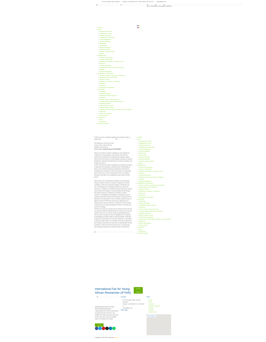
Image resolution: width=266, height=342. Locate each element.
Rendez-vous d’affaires (106, 113)
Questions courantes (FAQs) (107, 51)
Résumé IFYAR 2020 (105, 49)
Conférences (103, 91)
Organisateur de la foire (106, 33)
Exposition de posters (105, 103)
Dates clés (102, 63)
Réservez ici (103, 83)
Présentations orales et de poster (108, 95)
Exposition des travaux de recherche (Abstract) (112, 67)
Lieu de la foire (103, 45)
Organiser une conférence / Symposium (110, 81)
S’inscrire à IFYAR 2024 (106, 59)
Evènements (103, 121)
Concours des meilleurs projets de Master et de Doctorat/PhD (115, 109)
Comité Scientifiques (105, 41)
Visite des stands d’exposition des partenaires (111, 101)
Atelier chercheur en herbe (106, 105)
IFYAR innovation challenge (107, 107)
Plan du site (103, 85)
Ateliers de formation (105, 93)
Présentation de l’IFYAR (106, 31)
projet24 (117, 337)
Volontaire (102, 69)
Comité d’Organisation (105, 39)
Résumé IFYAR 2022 (105, 47)
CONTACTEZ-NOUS (103, 123)
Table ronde (102, 111)
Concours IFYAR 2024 (105, 65)
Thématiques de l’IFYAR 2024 (107, 37)
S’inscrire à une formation (106, 57)
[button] (113, 26)
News (101, 119)
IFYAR (99, 29)
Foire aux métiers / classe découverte (109, 99)
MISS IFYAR (103, 43)
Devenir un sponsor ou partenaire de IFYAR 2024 (112, 75)
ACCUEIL (100, 27)
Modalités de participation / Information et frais (112, 61)
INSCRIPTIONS (102, 55)
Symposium (103, 97)
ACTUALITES (101, 117)
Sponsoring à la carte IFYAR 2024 (108, 77)
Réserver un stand (104, 79)
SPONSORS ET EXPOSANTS (105, 73)
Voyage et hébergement (106, 71)
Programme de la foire (105, 35)
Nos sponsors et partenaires (107, 87)
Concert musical (104, 115)
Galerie (101, 53)
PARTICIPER (101, 89)
